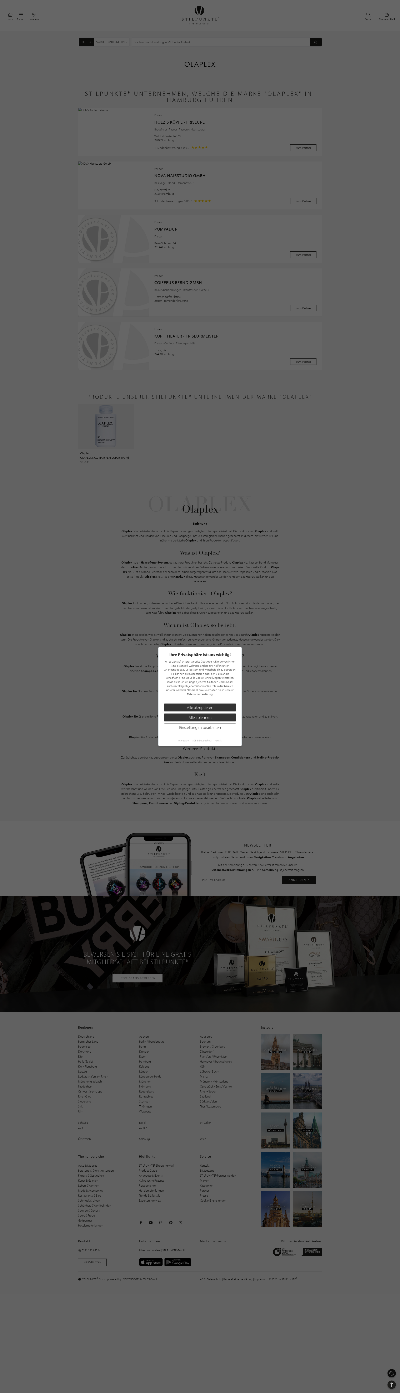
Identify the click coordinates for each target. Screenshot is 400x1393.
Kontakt (218, 740)
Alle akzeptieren (200, 707)
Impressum (183, 740)
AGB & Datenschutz (201, 740)
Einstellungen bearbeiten (200, 727)
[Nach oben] (392, 1385)
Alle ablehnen (200, 717)
